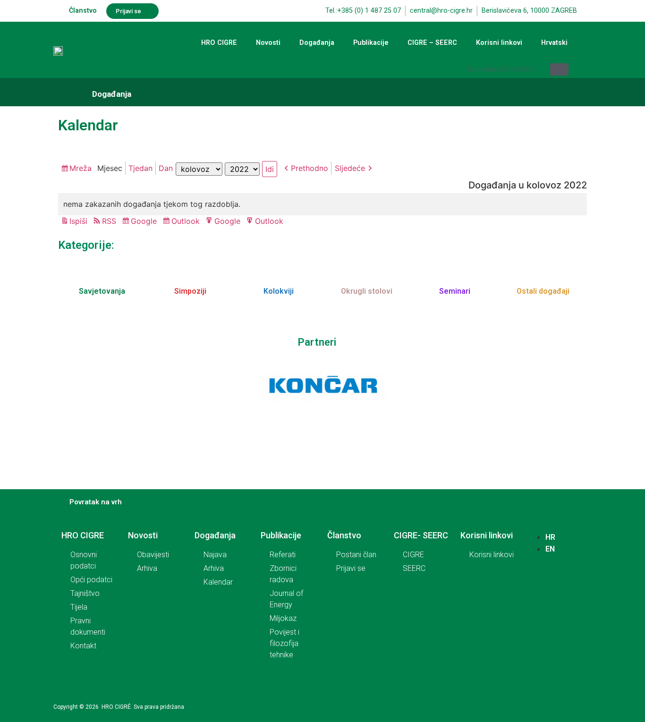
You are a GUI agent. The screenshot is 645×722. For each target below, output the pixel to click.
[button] (132, 11)
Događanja (316, 43)
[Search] (559, 69)
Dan (166, 168)
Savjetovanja (102, 291)
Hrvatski (554, 43)
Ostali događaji (543, 291)
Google (145, 222)
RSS (109, 221)
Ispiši (79, 221)
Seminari (454, 291)
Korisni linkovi (499, 43)
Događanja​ (111, 94)
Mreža (81, 169)
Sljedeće (350, 168)
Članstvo (83, 11)
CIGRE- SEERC (421, 535)
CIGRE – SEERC (432, 43)
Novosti (268, 43)
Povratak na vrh (95, 502)
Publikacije (371, 43)
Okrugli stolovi (366, 291)
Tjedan (140, 168)
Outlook (187, 222)
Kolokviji (278, 291)
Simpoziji (190, 291)
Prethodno (309, 168)
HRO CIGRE (219, 43)
